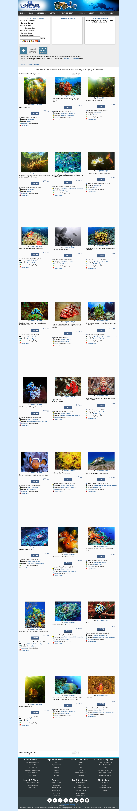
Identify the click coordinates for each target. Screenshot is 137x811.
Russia (29, 121)
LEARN (52, 13)
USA (56, 762)
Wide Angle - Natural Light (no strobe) (72, 189)
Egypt (67, 191)
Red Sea (62, 191)
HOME (22, 13)
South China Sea (32, 563)
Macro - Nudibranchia (34, 337)
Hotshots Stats (32, 765)
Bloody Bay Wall (81, 782)
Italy (81, 767)
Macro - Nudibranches (105, 765)
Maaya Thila (80, 785)
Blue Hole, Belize (81, 790)
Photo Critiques (56, 782)
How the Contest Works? (30, 64)
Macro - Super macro (67, 485)
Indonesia (81, 765)
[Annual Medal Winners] (31, 41)
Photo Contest (56, 788)
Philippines (73, 487)
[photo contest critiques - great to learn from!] (23, 41)
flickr (55, 800)
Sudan (34, 263)
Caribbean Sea (64, 115)
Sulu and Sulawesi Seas (34, 421)
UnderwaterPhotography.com (76, 806)
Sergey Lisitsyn (36, 104)
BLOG (31, 13)
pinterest (65, 800)
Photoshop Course (32, 785)
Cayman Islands (56, 765)
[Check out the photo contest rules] (39, 41)
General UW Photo (56, 790)
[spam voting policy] (33, 41)
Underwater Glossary (105, 788)
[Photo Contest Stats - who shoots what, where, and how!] (25, 41)
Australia (56, 775)
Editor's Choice (32, 767)
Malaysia (44, 421)
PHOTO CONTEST (67, 13)
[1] (73, 73)
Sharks (105, 767)
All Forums (56, 796)
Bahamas (56, 767)
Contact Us (105, 785)
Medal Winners (32, 773)
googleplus (60, 800)
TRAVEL (102, 13)
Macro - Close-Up (66, 339)
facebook (49, 800)
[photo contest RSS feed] (36, 41)
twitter (76, 800)
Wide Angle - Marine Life (68, 113)
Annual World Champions (32, 770)
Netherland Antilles (80, 773)
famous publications (71, 59)
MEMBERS (41, 13)
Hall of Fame (32, 775)
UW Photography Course (32, 782)
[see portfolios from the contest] (27, 41)
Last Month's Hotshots (32, 762)
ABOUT (92, 13)
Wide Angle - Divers (100, 562)
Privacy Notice (64, 804)
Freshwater (31, 119)
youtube (82, 800)
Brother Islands (80, 793)
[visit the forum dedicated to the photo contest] (21, 41)
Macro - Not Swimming (105, 762)
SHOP (112, 13)
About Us (105, 782)
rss (71, 800)
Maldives (56, 770)
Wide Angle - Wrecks (67, 262)
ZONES (81, 13)
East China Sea (64, 487)
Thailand (73, 571)
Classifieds (56, 785)
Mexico (71, 115)
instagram (87, 800)
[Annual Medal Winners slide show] (29, 41)
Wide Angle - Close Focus (105, 770)
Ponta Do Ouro (80, 796)
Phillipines (81, 775)
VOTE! (35, 113)
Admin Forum (56, 793)
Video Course (32, 788)
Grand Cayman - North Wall (81, 788)
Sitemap (105, 790)
